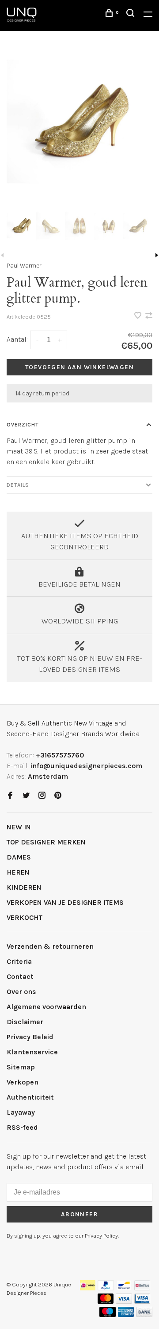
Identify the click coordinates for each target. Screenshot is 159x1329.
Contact (20, 976)
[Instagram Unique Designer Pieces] (41, 796)
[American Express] (126, 1314)
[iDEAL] (88, 1288)
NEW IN (19, 827)
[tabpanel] (79, 127)
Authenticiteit (30, 1097)
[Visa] (124, 1301)
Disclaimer (25, 1021)
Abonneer (79, 1214)
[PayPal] (106, 1288)
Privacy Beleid (30, 1037)
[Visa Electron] (142, 1301)
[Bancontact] (124, 1288)
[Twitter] (26, 796)
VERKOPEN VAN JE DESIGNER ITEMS (65, 902)
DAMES (19, 857)
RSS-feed (22, 1127)
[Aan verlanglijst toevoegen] (138, 316)
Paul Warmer (24, 265)
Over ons (21, 991)
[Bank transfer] (144, 1314)
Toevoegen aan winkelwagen (79, 367)
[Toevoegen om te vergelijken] (148, 316)
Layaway (21, 1112)
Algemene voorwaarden (46, 1006)
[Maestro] (107, 1314)
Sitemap (21, 1067)
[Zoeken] (131, 14)
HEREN (18, 872)
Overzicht (23, 425)
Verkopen (22, 1082)
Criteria (19, 961)
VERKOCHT (24, 917)
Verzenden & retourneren (50, 946)
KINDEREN (24, 887)
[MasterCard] (106, 1301)
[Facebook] (10, 796)
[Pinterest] (57, 796)
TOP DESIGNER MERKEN (46, 842)
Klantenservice (32, 1052)
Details (18, 485)
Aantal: (17, 339)
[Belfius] (142, 1288)
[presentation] (21, 226)
